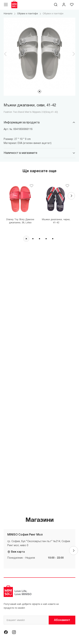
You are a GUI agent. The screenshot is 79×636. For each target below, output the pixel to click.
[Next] (71, 195)
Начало (8, 14)
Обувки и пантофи (27, 14)
